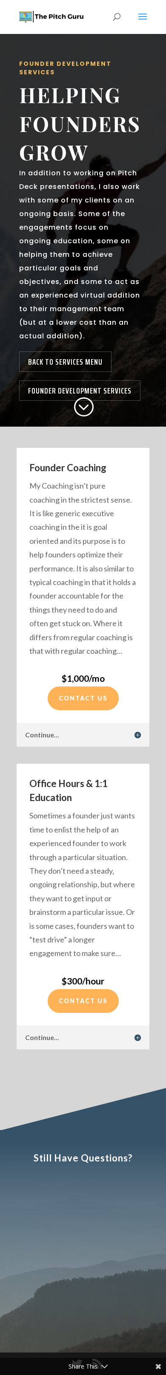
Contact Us (83, 698)
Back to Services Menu (65, 361)
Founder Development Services (80, 390)
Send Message (109, 1311)
